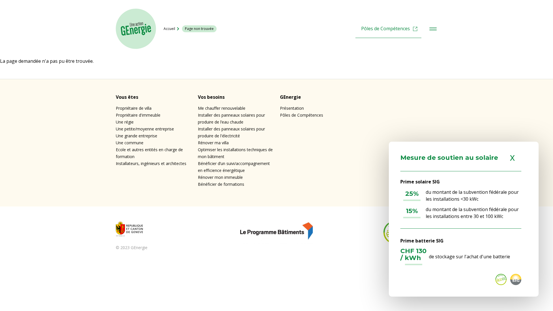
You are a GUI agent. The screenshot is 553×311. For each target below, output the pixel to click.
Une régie (125, 122)
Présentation (292, 108)
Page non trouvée (199, 28)
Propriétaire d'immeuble (138, 115)
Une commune (129, 142)
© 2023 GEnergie (131, 247)
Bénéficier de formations (221, 184)
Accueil (169, 28)
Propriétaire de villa (133, 108)
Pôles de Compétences (385, 28)
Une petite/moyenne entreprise (145, 129)
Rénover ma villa (213, 142)
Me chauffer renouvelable (221, 108)
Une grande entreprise (136, 136)
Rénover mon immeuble (220, 177)
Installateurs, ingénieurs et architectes (151, 163)
